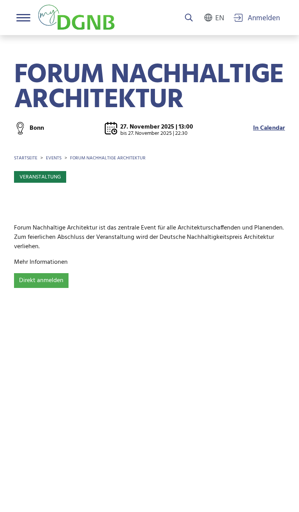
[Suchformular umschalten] (189, 18)
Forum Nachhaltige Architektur (108, 158)
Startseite (25, 158)
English (219, 17)
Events (54, 158)
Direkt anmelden (41, 280)
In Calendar (269, 128)
